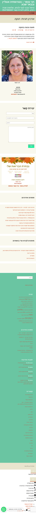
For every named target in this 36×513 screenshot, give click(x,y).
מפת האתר (29, 508)
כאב (32, 412)
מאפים (31, 419)
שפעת (20, 321)
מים (27, 310)
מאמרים (20, 30)
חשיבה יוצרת (29, 305)
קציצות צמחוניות (28, 451)
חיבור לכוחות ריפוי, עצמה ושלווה (26, 215)
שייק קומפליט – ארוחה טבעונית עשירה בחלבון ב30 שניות (20, 218)
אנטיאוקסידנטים (27, 297)
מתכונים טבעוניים (28, 435)
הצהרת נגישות (29, 504)
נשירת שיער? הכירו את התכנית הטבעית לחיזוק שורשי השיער (19, 220)
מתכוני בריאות (30, 253)
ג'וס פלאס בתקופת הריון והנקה (26, 223)
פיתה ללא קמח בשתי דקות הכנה (26, 212)
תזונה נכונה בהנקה (26, 27)
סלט (24, 312)
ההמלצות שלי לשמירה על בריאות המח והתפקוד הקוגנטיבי (20, 225)
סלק (21, 312)
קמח (22, 315)
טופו (21, 305)
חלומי (26, 303)
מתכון (20, 309)
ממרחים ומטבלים (28, 425)
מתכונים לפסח (29, 438)
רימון (23, 318)
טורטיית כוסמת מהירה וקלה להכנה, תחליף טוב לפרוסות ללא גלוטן (25, 382)
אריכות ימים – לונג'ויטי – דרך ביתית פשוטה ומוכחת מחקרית (19, 207)
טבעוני (24, 305)
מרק (23, 310)
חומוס (22, 301)
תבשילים (30, 453)
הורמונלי (30, 397)
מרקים (31, 427)
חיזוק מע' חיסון (30, 303)
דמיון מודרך (21, 299)
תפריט (32, 13)
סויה (26, 312)
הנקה (13, 30)
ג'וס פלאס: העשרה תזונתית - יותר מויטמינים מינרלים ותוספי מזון (18, 250)
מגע (29, 310)
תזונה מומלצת (29, 322)
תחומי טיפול (30, 456)
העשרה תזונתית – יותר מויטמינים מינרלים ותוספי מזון (25, 403)
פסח (31, 314)
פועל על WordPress (29, 466)
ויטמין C (28, 301)
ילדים (25, 307)
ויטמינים (25, 301)
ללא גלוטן (30, 414)
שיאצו (23, 321)
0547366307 (14, 94)
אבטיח (31, 297)
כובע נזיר (22, 307)
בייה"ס (31, 299)
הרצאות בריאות (30, 258)
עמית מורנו (20, 510)
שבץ (32, 321)
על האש (19, 312)
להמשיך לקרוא (12, 38)
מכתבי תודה (30, 422)
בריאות (27, 299)
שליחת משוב (29, 506)
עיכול (31, 448)
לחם (31, 310)
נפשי (31, 440)
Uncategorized (29, 394)
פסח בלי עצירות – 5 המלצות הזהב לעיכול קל (23, 210)
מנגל (26, 310)
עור (32, 445)
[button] (3, 509)
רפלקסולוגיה (19, 318)
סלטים (31, 443)
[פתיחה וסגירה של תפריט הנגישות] (33, 471)
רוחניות (29, 318)
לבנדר (18, 307)
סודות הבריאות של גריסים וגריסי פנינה (25, 231)
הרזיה (31, 301)
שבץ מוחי (29, 321)
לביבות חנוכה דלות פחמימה (27, 228)
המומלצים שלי (29, 399)
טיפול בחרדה (30, 307)
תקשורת (23, 322)
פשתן (27, 315)
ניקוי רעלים (30, 312)
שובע (26, 321)
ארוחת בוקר (21, 297)
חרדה (23, 303)
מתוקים (31, 430)
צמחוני (24, 315)
